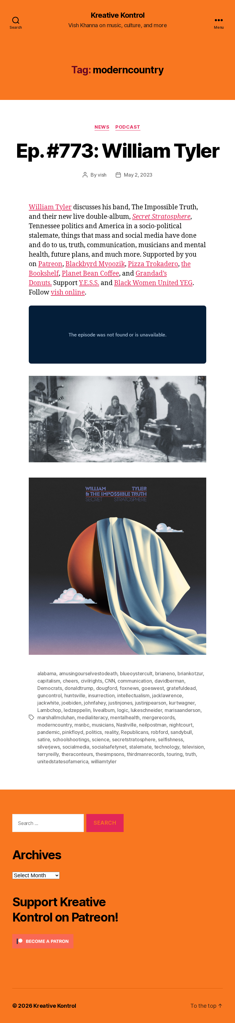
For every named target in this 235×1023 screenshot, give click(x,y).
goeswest (152, 688)
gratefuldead (181, 688)
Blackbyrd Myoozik (95, 264)
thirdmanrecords (145, 754)
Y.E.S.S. (89, 283)
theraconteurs (77, 754)
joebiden (71, 703)
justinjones (120, 703)
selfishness (170, 739)
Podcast (127, 127)
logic (122, 710)
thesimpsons (109, 754)
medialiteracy (92, 717)
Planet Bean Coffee (90, 274)
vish (102, 175)
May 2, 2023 (138, 175)
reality (111, 732)
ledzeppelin (77, 710)
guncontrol (49, 695)
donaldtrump (79, 688)
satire (43, 739)
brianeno (165, 673)
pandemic (48, 732)
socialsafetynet (109, 747)
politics (94, 732)
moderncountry (54, 725)
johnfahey (95, 703)
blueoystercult (136, 673)
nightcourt (180, 725)
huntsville (74, 695)
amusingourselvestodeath (88, 673)
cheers (70, 681)
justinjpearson (150, 703)
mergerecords (158, 717)
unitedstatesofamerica (62, 761)
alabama (46, 673)
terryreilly (48, 754)
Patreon (50, 264)
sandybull (181, 732)
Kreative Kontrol (117, 15)
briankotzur (190, 673)
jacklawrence (167, 695)
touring (174, 754)
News (102, 127)
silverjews (48, 747)
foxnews (129, 688)
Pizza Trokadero (153, 264)
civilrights (91, 681)
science (100, 739)
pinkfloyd (72, 732)
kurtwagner (182, 703)
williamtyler (104, 761)
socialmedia (75, 747)
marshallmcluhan (56, 717)
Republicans (134, 732)
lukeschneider (146, 710)
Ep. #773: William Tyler (117, 150)
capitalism (48, 681)
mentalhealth (125, 717)
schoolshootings (71, 739)
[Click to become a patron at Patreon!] (68, 941)
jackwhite (48, 703)
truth (190, 754)
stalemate (140, 747)
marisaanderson (182, 710)
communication (135, 681)
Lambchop (49, 710)
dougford (106, 688)
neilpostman (152, 725)
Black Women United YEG (153, 283)
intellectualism (133, 695)
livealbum (104, 710)
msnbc (81, 725)
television (193, 747)
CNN (110, 681)
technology (166, 747)
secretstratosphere (133, 739)
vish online (68, 292)
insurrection (101, 695)
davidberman (169, 681)
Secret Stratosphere (161, 217)
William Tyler (50, 207)
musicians (103, 725)
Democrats (49, 688)
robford (159, 732)
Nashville (126, 725)
